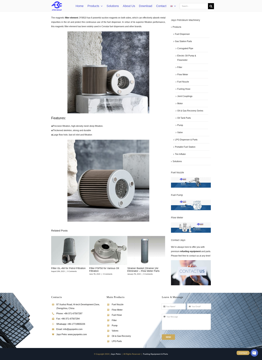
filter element (71, 18)
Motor (180, 103)
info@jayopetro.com (72, 329)
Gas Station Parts (183, 41)
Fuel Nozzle (183, 82)
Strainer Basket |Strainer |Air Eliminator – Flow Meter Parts (105, 269)
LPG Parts (117, 341)
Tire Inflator (180, 154)
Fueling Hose (183, 89)
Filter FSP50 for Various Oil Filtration (66, 269)
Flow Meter (182, 74)
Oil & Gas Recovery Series (190, 111)
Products (177, 27)
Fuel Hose (117, 315)
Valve (180, 132)
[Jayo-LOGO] (56, 1)
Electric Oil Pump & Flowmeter (186, 57)
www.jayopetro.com (77, 334)
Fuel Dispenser (182, 34)
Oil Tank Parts (184, 118)
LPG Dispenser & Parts (186, 139)
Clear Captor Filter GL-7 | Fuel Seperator (143, 269)
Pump (180, 125)
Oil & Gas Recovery (121, 336)
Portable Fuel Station (185, 147)
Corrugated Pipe (185, 48)
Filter (179, 67)
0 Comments (69, 274)
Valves (115, 331)
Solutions (177, 161)
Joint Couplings (184, 96)
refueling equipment (190, 251)
